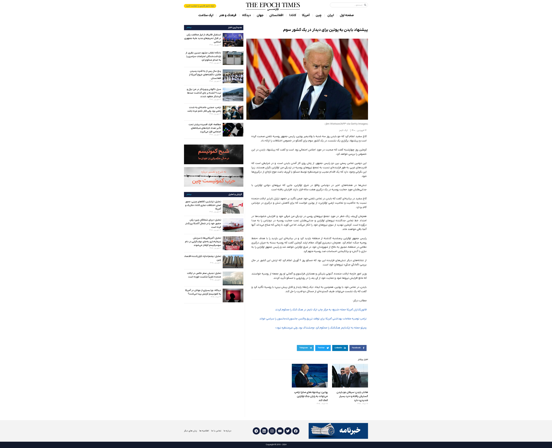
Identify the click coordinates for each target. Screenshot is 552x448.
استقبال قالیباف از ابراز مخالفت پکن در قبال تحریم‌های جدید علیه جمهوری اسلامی (202, 38)
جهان (260, 15)
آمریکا (306, 15)
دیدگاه (246, 15)
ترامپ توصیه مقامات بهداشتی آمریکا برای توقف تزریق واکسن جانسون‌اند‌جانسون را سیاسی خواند (313, 319)
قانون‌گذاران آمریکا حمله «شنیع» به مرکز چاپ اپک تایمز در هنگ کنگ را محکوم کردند (321, 310)
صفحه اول (347, 15)
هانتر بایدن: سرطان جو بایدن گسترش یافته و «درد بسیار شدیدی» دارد (352, 396)
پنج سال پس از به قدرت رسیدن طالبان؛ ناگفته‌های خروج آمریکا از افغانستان (205, 75)
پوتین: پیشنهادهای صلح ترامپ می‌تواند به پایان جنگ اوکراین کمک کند (311, 396)
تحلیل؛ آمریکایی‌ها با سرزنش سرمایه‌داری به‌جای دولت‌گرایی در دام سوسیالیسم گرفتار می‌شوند (203, 242)
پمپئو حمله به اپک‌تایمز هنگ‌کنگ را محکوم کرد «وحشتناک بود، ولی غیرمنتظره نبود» (321, 328)
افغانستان (276, 15)
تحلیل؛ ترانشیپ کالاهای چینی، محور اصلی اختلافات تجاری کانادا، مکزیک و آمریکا (203, 205)
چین (319, 15)
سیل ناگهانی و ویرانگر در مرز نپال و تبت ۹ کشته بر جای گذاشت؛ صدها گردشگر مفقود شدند (204, 93)
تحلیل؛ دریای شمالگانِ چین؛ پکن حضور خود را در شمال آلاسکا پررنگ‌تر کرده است (203, 223)
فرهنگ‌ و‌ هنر (227, 15)
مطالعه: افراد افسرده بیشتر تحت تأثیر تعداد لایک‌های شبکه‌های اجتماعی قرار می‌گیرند (205, 128)
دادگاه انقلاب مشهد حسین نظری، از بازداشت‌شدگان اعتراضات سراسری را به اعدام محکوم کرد (203, 56)
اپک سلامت (205, 15)
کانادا (292, 15)
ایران (330, 15)
